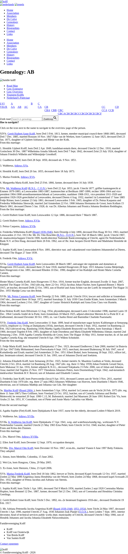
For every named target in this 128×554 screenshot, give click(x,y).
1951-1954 (79, 508)
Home (10, 10)
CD (117, 107)
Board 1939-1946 (42, 232)
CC (103, 107)
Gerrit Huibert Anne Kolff (21, 133)
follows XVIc (25, 258)
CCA (104, 110)
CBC (60, 110)
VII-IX (3, 107)
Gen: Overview (15, 91)
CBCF (98, 113)
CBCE (91, 113)
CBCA (61, 113)
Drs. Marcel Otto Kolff (21, 448)
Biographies (13, 28)
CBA (47, 110)
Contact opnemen (9, 543)
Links (10, 34)
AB (19, 107)
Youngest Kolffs (15, 94)
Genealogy (12, 22)
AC (26, 107)
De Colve (12, 19)
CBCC (76, 113)
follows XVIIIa (30, 436)
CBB (54, 110)
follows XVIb (28, 226)
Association (13, 13)
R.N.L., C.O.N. (37, 188)
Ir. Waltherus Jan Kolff (20, 422)
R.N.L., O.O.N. (65, 235)
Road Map (12, 85)
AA (13, 107)
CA (40, 107)
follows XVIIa (26, 416)
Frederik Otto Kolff (17, 322)
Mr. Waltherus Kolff (16, 188)
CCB (111, 110)
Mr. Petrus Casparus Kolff (21, 296)
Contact (11, 31)
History (10, 25)
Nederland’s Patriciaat (18, 97)
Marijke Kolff (11, 390)
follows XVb (28, 177)
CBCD (84, 113)
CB (46, 107)
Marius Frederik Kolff (18, 473)
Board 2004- (27, 390)
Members (11, 16)
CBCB (69, 113)
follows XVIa (32, 220)
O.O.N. (83, 511)
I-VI (2, 103)
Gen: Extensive (15, 88)
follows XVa (21, 165)
